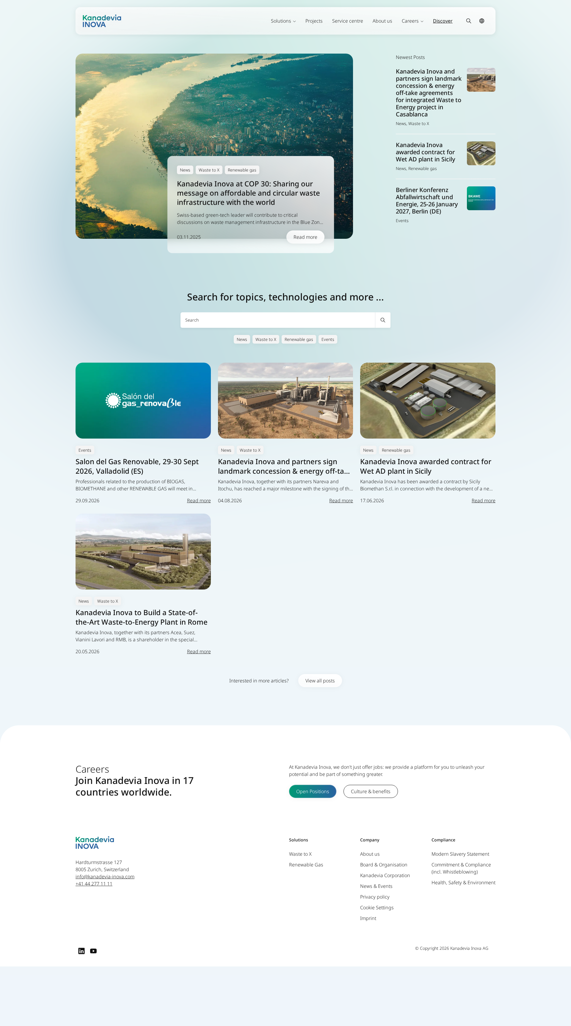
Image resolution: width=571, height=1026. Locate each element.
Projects (314, 21)
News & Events (376, 886)
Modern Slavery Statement (460, 854)
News (242, 339)
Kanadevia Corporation (385, 875)
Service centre (347, 21)
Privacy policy (375, 897)
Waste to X (265, 339)
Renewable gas (299, 339)
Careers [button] (410, 21)
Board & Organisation (383, 864)
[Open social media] (81, 950)
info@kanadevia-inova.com (105, 876)
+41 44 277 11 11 (94, 883)
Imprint (368, 918)
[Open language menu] (481, 20)
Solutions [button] (281, 21)
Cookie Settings (377, 907)
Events (327, 339)
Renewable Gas (306, 864)
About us (382, 21)
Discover (443, 21)
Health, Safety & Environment (463, 882)
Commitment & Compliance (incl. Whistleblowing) (461, 868)
